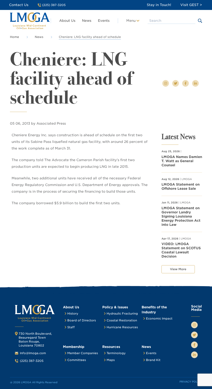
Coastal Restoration (122, 320)
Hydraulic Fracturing (122, 313)
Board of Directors (81, 320)
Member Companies (82, 353)
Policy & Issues (115, 307)
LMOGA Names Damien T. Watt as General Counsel (181, 161)
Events (104, 21)
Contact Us (18, 5)
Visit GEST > (191, 5)
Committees (76, 360)
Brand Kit (153, 360)
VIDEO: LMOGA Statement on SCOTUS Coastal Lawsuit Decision (181, 250)
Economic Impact (159, 318)
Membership (73, 347)
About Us (67, 21)
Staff (71, 327)
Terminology (116, 353)
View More (178, 269)
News (86, 21)
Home (14, 37)
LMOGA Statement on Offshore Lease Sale (180, 186)
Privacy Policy (190, 381)
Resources (111, 347)
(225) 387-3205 (31, 360)
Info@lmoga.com (33, 353)
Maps (111, 360)
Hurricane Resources (122, 327)
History (72, 313)
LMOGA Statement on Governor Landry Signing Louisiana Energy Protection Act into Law (180, 216)
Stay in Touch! (159, 5)
